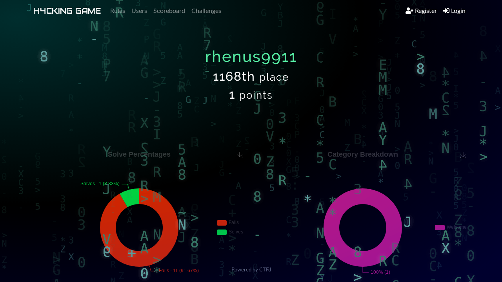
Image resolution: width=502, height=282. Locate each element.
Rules (117, 11)
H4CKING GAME (67, 11)
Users (139, 11)
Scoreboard (169, 11)
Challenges (206, 11)
